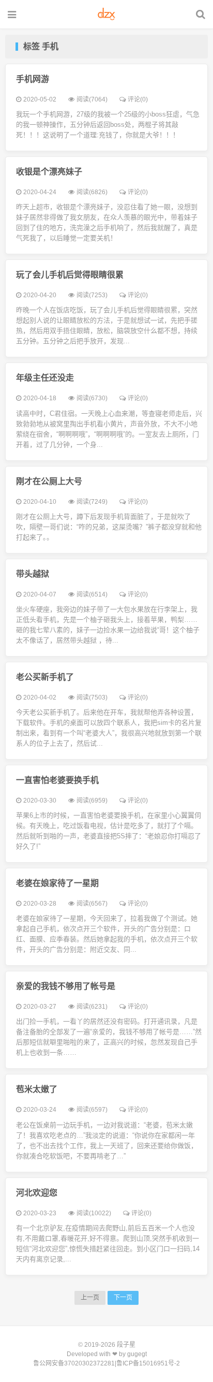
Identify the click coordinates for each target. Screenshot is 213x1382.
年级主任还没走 (45, 377)
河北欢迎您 (36, 1192)
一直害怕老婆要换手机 (57, 780)
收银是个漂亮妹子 (49, 171)
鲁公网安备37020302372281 (74, 1363)
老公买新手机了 (45, 677)
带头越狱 (32, 574)
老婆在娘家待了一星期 (57, 883)
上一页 (90, 1297)
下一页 (123, 1297)
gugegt (137, 1354)
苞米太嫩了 (36, 1089)
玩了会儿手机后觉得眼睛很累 (70, 274)
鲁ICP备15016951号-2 (148, 1363)
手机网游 (32, 79)
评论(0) (138, 99)
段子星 (126, 1344)
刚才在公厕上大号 (49, 481)
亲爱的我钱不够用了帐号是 (65, 986)
